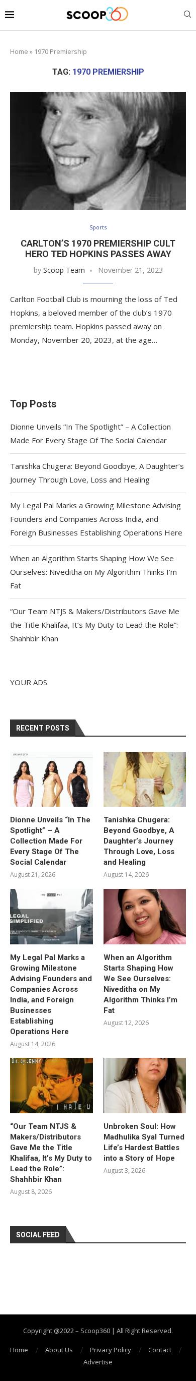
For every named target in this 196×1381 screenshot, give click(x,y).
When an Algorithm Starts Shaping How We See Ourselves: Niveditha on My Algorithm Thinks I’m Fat (93, 571)
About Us (59, 1349)
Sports (98, 227)
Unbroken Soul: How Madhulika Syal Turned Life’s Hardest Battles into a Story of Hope (144, 1142)
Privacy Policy (110, 1349)
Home (19, 51)
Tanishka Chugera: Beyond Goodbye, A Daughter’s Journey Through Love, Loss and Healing (139, 841)
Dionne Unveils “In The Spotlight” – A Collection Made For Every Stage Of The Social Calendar (50, 841)
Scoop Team (64, 270)
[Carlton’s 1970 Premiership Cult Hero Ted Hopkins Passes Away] (98, 150)
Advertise (98, 1361)
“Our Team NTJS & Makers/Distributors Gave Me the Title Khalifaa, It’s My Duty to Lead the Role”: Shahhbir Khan (94, 624)
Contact (159, 1349)
